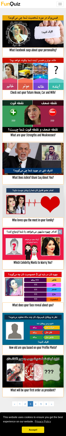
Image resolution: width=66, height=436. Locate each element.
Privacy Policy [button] (43, 421)
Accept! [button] (33, 429)
